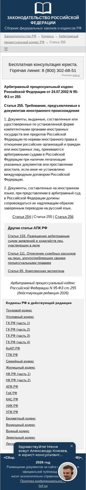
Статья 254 (21, 217)
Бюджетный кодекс (21, 418)
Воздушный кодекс (20, 425)
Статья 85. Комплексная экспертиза (36, 271)
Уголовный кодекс (20, 317)
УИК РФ (12, 406)
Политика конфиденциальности (43, 481)
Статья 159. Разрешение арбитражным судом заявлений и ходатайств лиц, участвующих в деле (39, 240)
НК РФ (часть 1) (18, 374)
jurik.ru (76, 75)
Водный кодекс (17, 431)
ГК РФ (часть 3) (18, 336)
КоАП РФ (13, 348)
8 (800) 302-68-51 (59, 70)
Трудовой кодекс (19, 310)
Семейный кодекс (20, 361)
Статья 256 (64, 217)
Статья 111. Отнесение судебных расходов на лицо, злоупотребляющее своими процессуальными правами (41, 258)
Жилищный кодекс (20, 367)
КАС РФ (12, 399)
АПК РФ (12, 386)
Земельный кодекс (20, 437)
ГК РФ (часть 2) (18, 329)
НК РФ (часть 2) (18, 380)
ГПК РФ (12, 355)
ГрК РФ (11, 393)
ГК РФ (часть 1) (18, 323)
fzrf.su (43, 486)
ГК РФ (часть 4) (18, 342)
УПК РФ (12, 412)
